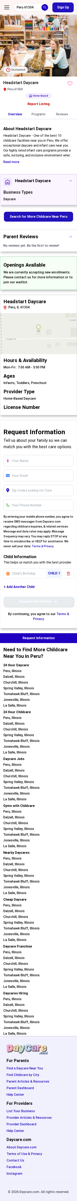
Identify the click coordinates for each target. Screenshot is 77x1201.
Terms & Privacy (43, 546)
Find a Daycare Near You (25, 1068)
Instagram (14, 1174)
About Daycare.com (22, 1147)
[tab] (15, 114)
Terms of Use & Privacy (24, 1154)
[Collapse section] (71, 181)
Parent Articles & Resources (28, 1081)
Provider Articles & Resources (29, 1118)
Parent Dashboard (20, 1088)
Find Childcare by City (23, 1075)
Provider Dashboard (21, 1124)
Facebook (14, 1167)
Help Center (15, 1095)
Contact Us (15, 1160)
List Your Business (21, 1111)
